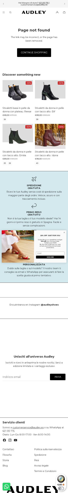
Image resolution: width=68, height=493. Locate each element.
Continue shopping (34, 52)
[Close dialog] (64, 232)
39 (10, 163)
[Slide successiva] (64, 3)
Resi (36, 460)
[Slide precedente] (3, 3)
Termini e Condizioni (45, 471)
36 (5, 119)
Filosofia (7, 454)
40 (37, 163)
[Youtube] (15, 440)
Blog (5, 465)
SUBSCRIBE (50, 257)
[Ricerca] (10, 12)
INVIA (57, 376)
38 (37, 119)
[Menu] (3, 12)
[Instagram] (10, 440)
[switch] (61, 488)
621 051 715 (44, 3)
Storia (6, 460)
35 (5, 163)
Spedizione (40, 454)
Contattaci (8, 449)
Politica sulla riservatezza (48, 449)
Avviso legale (41, 465)
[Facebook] (4, 440)
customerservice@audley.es (34, 4)
